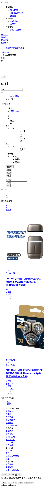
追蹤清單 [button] (9, 48)
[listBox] (22, 190)
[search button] (2, 92)
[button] (22, 16)
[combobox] (22, 85)
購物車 (4, 37)
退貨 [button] (15, 48)
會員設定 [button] (20, 48)
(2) (14, 111)
